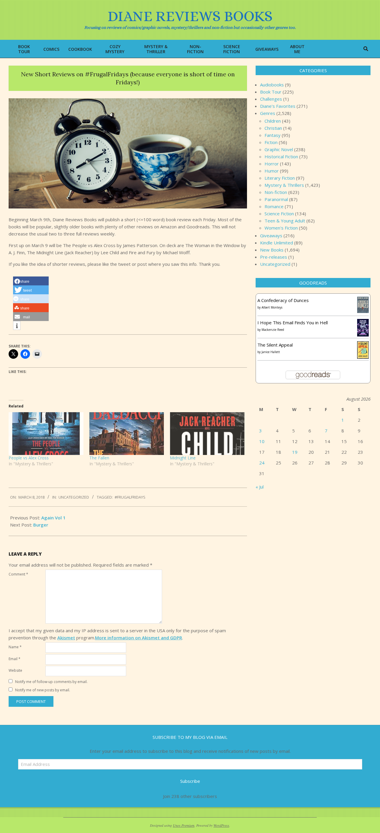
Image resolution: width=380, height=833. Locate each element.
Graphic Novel (279, 149)
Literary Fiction (280, 178)
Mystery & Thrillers (284, 185)
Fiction (271, 142)
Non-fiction (276, 192)
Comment (18, 574)
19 (294, 452)
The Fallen (99, 458)
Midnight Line (183, 458)
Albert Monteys (272, 307)
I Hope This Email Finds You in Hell (292, 322)
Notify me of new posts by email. (42, 690)
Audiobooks (272, 85)
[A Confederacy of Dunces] (363, 300)
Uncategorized (73, 497)
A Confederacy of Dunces (283, 300)
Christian (273, 128)
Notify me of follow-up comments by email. (51, 681)
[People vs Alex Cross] (46, 433)
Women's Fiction (281, 228)
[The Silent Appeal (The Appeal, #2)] (363, 345)
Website (15, 670)
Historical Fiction (281, 156)
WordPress (221, 825)
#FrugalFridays (130, 497)
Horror (272, 164)
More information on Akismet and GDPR (138, 638)
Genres (267, 113)
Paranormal (276, 199)
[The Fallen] (126, 433)
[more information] (16, 325)
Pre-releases (273, 257)
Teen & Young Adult (285, 221)
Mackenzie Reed (273, 330)
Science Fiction (279, 213)
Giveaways (271, 235)
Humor (272, 171)
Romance (274, 206)
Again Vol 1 (53, 518)
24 (262, 463)
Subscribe (190, 781)
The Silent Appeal (275, 345)
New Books (272, 250)
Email (14, 658)
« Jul (260, 487)
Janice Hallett (271, 352)
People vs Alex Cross (29, 458)
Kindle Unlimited (276, 243)
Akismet (66, 638)
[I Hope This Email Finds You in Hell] (363, 322)
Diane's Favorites (277, 106)
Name (15, 646)
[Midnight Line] (207, 433)
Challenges (271, 99)
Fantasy (273, 135)
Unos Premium (183, 825)
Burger (40, 525)
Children (273, 121)
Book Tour (270, 92)
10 (262, 441)
